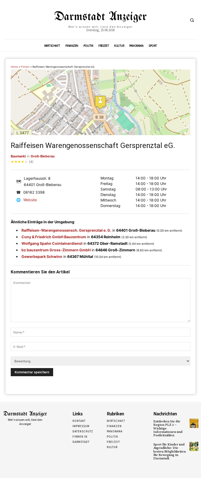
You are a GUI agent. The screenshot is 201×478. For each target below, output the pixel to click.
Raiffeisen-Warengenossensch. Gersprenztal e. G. (66, 230)
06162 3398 (34, 192)
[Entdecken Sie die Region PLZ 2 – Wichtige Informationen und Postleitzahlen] (193, 423)
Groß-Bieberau (43, 156)
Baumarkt (18, 156)
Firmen (25, 66)
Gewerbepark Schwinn (41, 256)
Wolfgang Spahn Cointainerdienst (51, 243)
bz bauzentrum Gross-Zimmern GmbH (56, 250)
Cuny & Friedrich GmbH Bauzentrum (53, 237)
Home (14, 66)
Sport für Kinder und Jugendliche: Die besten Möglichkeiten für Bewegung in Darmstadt (169, 451)
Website (30, 200)
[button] (191, 19)
